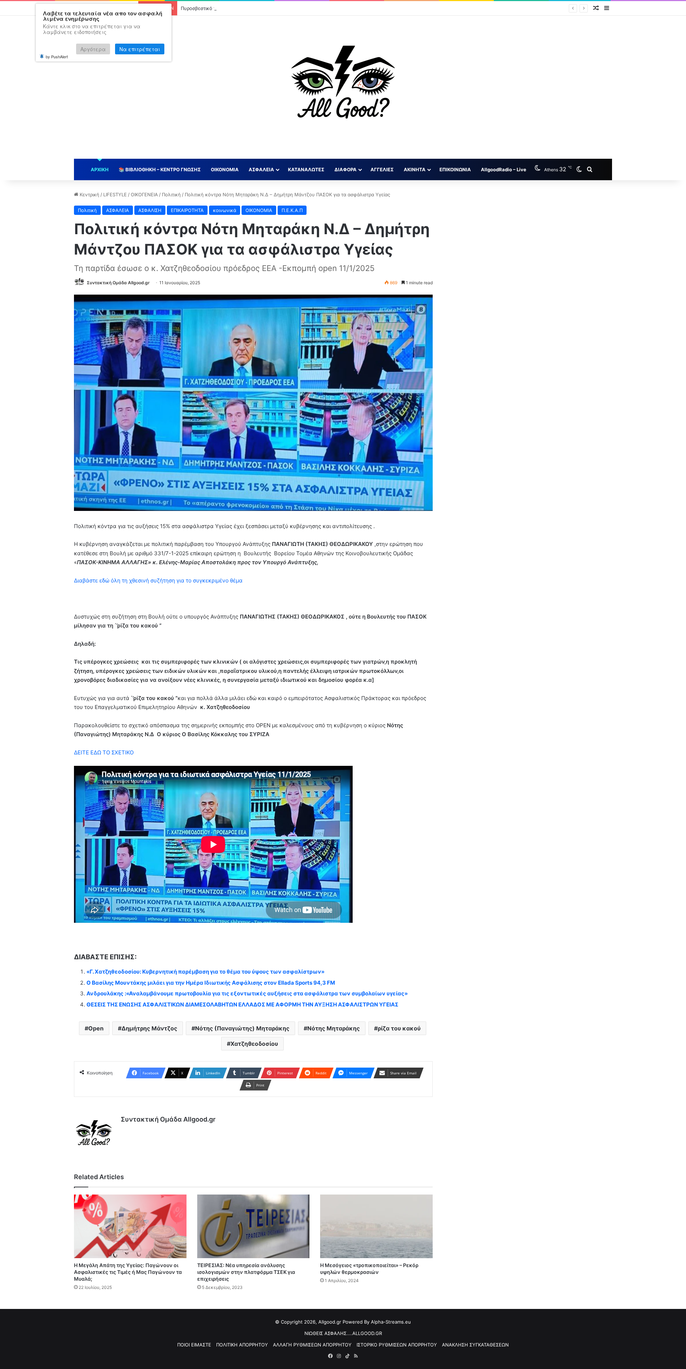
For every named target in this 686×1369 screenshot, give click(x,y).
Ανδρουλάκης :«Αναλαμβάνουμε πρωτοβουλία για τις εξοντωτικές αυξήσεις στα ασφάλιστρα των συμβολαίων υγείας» (247, 993)
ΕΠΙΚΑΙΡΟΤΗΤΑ (187, 210)
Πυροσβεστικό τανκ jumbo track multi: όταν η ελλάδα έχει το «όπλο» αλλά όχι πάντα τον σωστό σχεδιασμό (301, 8)
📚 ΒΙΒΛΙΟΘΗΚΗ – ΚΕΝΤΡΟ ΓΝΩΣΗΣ (160, 169)
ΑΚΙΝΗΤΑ (415, 169)
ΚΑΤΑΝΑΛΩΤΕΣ (306, 169)
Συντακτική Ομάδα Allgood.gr (118, 282)
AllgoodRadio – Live (503, 169)
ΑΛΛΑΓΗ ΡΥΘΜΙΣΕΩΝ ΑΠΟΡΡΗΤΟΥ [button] (312, 1345)
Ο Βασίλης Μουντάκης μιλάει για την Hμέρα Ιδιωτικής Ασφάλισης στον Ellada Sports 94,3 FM (210, 982)
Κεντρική (88, 194)
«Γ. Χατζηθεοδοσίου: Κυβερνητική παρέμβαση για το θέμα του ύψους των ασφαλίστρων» (205, 971)
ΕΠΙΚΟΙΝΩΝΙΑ (455, 169)
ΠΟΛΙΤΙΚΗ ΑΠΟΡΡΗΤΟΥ (242, 1345)
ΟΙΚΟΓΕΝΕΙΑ (144, 194)
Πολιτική (171, 194)
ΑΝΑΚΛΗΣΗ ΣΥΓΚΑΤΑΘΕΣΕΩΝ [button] (475, 1345)
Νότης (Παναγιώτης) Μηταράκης (242, 1028)
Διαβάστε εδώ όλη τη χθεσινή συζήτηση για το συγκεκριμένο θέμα (159, 580)
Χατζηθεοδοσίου (254, 1043)
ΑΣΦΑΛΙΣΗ (149, 210)
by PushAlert (57, 56)
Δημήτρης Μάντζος (149, 1028)
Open (96, 1028)
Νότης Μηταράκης (333, 1028)
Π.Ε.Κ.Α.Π (292, 210)
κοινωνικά (224, 210)
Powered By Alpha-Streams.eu (377, 1322)
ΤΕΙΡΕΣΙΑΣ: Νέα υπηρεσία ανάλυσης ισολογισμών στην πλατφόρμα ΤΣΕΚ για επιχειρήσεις (246, 1272)
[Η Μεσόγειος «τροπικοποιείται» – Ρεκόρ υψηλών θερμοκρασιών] (376, 1226)
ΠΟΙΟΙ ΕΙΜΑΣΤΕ (194, 1345)
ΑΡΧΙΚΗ (100, 169)
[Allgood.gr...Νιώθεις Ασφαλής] (343, 87)
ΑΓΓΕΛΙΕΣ (382, 169)
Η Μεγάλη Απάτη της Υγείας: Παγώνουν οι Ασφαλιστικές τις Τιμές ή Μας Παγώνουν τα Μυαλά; (128, 1272)
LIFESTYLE (115, 194)
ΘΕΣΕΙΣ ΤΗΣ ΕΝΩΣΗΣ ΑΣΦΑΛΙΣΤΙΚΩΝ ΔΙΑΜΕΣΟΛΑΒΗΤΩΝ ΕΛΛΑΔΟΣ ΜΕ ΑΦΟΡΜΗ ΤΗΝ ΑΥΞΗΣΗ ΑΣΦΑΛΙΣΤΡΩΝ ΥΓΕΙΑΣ (242, 1004)
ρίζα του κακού (399, 1028)
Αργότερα (93, 49)
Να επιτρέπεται (139, 49)
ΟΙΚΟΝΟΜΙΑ (225, 169)
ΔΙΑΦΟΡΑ (345, 169)
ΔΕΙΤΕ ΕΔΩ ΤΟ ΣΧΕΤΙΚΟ (104, 752)
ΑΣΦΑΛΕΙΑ (261, 169)
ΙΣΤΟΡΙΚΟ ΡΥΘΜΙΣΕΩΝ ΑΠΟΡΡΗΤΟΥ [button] (397, 1345)
